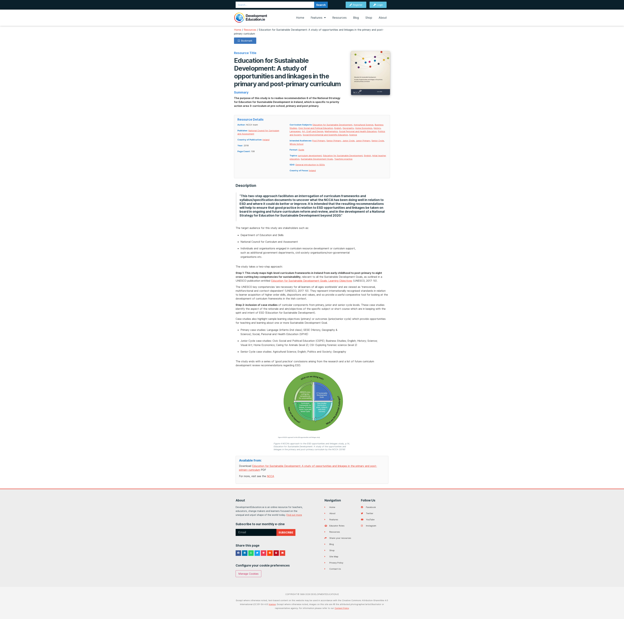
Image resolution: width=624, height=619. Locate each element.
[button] (238, 553)
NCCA (270, 476)
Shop (368, 17)
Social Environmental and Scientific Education (325, 135)
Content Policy (342, 608)
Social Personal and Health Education (358, 131)
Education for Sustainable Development (332, 125)
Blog (356, 17)
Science (353, 135)
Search (321, 4)
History (377, 128)
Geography (348, 128)
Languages (295, 131)
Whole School (296, 144)
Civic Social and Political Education (315, 128)
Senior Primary (333, 140)
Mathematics (331, 131)
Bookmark (246, 40)
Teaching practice (343, 159)
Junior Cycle (348, 140)
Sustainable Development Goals (317, 159)
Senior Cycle (377, 140)
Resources (339, 17)
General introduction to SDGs (310, 164)
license (272, 604)
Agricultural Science (363, 125)
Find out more (294, 514)
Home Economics (363, 128)
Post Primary (318, 140)
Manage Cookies (248, 573)
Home (300, 17)
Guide (301, 150)
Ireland (266, 139)
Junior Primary (363, 140)
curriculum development (310, 155)
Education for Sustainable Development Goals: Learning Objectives (311, 280)
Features (316, 17)
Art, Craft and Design (312, 131)
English (337, 128)
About (383, 17)
